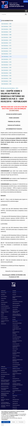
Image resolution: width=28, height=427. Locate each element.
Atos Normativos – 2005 (6, 26)
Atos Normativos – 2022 (6, 73)
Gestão (14, 376)
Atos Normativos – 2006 (6, 29)
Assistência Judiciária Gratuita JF (16, 353)
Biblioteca (14, 357)
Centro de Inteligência (5, 306)
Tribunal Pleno (3, 298)
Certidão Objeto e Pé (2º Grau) (17, 329)
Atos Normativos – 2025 (6, 81)
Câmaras (2, 300)
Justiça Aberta (15, 309)
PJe (13, 393)
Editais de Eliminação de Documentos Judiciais (5, 381)
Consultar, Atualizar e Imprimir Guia (16, 346)
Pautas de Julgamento (16, 305)
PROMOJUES (3, 323)
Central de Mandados (16, 364)
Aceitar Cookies (6, 422)
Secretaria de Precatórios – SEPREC (17, 297)
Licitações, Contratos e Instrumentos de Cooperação (18, 384)
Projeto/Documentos (16, 405)
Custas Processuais (16, 343)
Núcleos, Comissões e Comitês (5, 312)
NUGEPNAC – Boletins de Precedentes (5, 406)
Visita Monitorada (16, 362)
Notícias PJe (15, 407)
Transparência (15, 366)
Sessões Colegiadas (4, 318)
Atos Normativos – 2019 (6, 64)
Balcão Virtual (15, 321)
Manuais (2, 397)
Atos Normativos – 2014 (6, 51)
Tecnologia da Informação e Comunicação (17, 371)
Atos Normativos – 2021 (6, 70)
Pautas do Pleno (15, 307)
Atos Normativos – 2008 (6, 34)
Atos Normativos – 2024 (6, 78)
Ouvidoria (14, 386)
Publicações (3, 366)
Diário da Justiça (4, 368)
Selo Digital (15, 350)
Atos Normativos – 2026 (6, 83)
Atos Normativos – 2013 (6, 48)
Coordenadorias (4, 309)
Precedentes (15, 299)
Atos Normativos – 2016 (6, 56)
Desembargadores (4, 302)
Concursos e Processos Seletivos (5, 321)
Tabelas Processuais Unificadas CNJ (16, 312)
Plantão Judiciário (4, 316)
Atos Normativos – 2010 (6, 40)
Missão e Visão (3, 292)
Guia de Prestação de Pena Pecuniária (17, 341)
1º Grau (14, 397)
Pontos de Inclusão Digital (17, 323)
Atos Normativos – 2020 (6, 67)
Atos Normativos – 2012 (6, 45)
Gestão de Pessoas (16, 378)
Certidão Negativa (16, 326)
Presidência (3, 294)
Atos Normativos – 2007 (6, 31)
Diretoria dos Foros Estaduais (16, 332)
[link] (25, 1)
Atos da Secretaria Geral (5, 374)
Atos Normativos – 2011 (6, 42)
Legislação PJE (15, 403)
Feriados (14, 317)
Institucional (3, 290)
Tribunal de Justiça (16, 399)
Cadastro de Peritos (16, 355)
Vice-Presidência (4, 296)
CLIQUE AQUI (14, 110)
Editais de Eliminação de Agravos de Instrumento (5, 384)
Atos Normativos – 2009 (6, 37)
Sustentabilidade (15, 388)
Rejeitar (13, 422)
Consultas (14, 290)
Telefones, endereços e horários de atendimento (17, 315)
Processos (14, 292)
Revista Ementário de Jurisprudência (4, 389)
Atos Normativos (4, 372)
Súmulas (2, 378)
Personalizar (21, 422)
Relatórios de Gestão (4, 386)
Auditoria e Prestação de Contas (17, 374)
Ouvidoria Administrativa (5, 307)
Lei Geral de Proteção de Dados (17, 391)
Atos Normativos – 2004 (6, 23)
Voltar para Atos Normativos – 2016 (10, 88)
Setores (2, 314)
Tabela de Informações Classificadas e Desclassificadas (5, 394)
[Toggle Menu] (26, 11)
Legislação (3, 370)
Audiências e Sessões (16, 368)
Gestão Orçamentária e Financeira (17, 381)
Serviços (14, 319)
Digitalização (15, 395)
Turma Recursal (15, 401)
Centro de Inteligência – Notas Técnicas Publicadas (5, 403)
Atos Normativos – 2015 (6, 53)
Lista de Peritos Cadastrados (18, 301)
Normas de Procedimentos (5, 391)
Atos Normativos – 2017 (6, 59)
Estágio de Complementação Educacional (17, 360)
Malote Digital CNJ (16, 338)
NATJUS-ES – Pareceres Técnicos (5, 400)
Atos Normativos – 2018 (6, 62)
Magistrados (3, 304)
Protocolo (14, 294)
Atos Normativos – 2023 (6, 75)
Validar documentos (16, 303)
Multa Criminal (15, 348)
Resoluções (3, 376)
